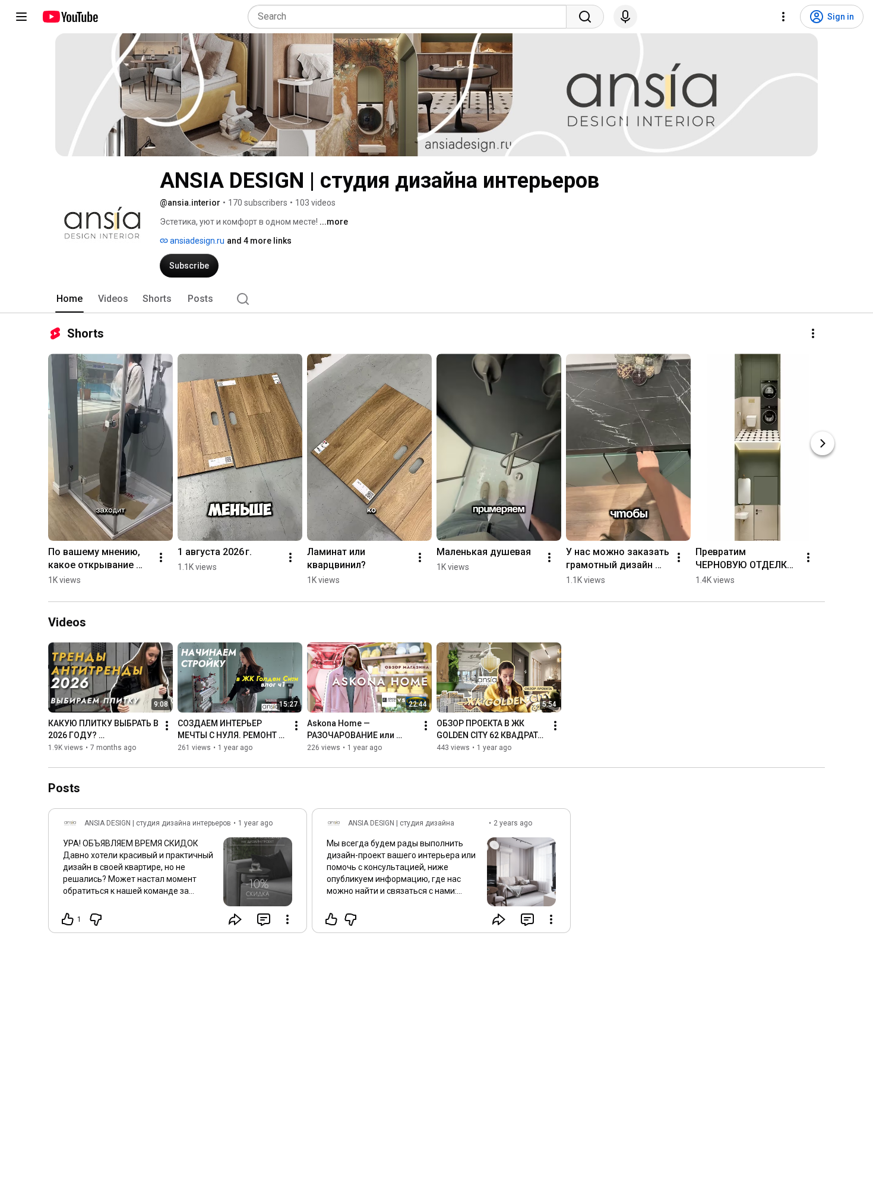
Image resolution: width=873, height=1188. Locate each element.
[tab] (69, 299)
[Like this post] (331, 919)
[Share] (235, 919)
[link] (177, 874)
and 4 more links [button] (259, 240)
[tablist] (436, 299)
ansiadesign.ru (196, 240)
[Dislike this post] (95, 919)
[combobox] (411, 17)
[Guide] (21, 17)
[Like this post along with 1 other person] (67, 919)
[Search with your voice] (625, 17)
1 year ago (255, 823)
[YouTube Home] (69, 16)
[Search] (585, 17)
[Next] (822, 443)
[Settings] (783, 17)
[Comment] (264, 919)
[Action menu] (287, 919)
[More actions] (813, 333)
